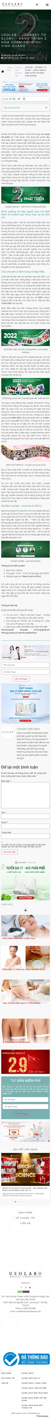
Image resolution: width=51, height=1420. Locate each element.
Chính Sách (28, 1373)
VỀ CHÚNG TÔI (25, 1218)
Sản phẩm (6, 1373)
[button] (37, 4)
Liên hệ (5, 1383)
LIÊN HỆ (25, 1223)
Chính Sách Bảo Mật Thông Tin (32, 1406)
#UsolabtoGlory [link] (29, 632)
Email (4, 822)
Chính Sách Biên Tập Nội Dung (34, 1399)
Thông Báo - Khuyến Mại (18, 71)
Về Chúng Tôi (8, 1378)
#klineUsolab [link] (7, 629)
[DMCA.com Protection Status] (23, 1292)
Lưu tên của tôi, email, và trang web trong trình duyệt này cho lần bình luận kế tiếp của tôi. (23, 846)
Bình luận (6, 781)
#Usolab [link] (24, 629)
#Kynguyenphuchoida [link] (11, 632)
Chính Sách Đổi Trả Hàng (35, 1393)
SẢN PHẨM (25, 1212)
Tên (3, 812)
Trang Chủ (9, 68)
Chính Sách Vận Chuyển (34, 1388)
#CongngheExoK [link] (42, 629)
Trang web (6, 832)
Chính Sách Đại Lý (31, 1378)
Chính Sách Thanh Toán (34, 1383)
